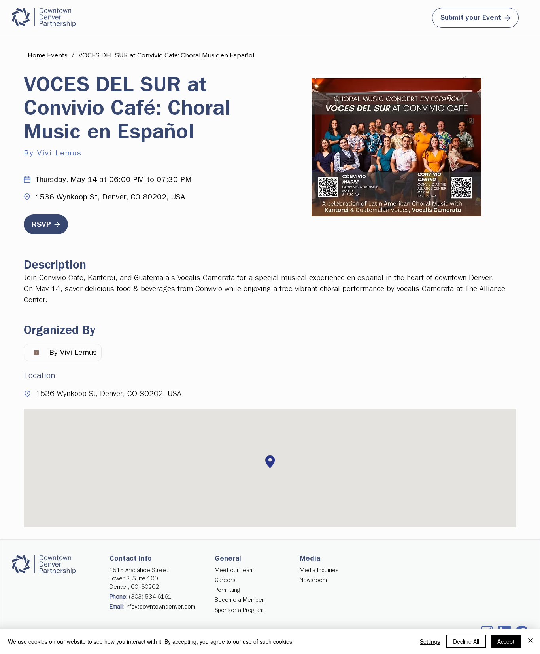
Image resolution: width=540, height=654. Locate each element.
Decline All (466, 641)
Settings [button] (430, 641)
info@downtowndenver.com (160, 607)
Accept (505, 641)
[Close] (530, 641)
